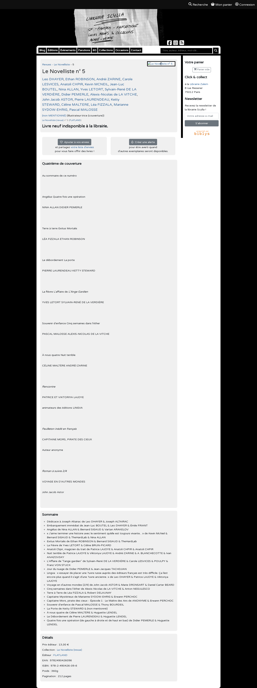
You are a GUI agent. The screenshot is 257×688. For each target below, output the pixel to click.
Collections (106, 50)
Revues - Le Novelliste (56, 64)
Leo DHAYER (53, 79)
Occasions (121, 50)
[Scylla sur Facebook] (170, 43)
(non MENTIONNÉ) (54, 115)
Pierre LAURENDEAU (92, 99)
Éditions (53, 50)
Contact (136, 50)
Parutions (84, 50)
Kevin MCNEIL (96, 84)
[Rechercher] (216, 51)
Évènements (68, 50)
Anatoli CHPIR (71, 84)
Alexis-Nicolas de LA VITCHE (113, 94)
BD (95, 50)
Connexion (247, 5)
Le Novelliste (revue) (53, 120)
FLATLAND (75, 120)
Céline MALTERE (75, 104)
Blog (42, 50)
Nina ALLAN (69, 89)
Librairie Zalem (199, 84)
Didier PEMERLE (74, 94)
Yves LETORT (91, 89)
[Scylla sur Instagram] (176, 43)
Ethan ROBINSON (80, 79)
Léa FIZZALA (101, 104)
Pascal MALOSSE (83, 110)
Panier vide (203, 69)
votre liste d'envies (82, 147)
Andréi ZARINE (108, 79)
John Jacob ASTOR (57, 99)
